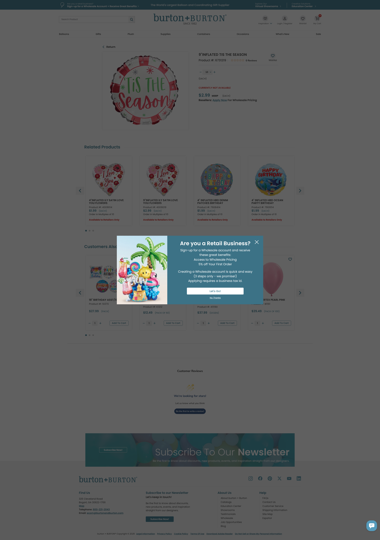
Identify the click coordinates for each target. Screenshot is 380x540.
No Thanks (215, 298)
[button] (371, 525)
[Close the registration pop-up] (257, 242)
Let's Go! (215, 291)
